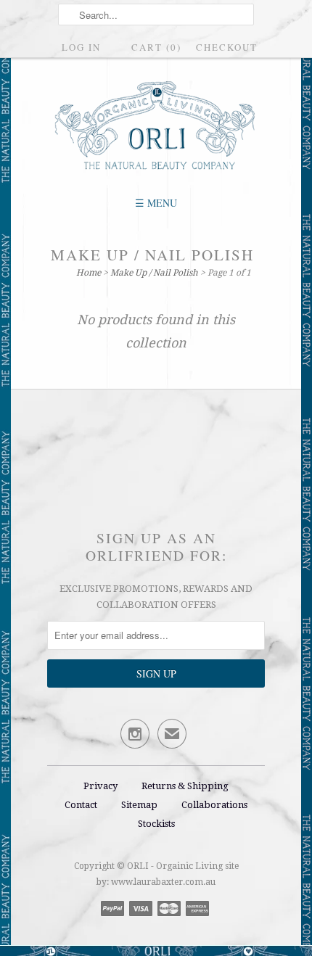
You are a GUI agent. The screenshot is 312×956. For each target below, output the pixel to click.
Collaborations (214, 804)
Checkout (227, 47)
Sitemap (139, 804)
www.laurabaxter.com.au (163, 882)
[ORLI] (156, 127)
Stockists (156, 823)
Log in (81, 47)
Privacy (100, 785)
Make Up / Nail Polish (152, 254)
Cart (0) (156, 47)
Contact (81, 804)
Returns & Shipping (185, 785)
